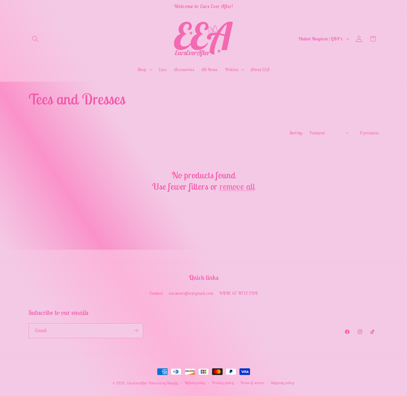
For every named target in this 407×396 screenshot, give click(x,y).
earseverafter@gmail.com (191, 293)
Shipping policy (282, 383)
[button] (36, 39)
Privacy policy (223, 383)
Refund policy (195, 383)
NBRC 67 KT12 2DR (238, 293)
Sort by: (296, 133)
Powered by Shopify (163, 383)
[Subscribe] (136, 330)
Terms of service (252, 383)
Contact (156, 293)
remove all (237, 186)
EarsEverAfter (137, 383)
